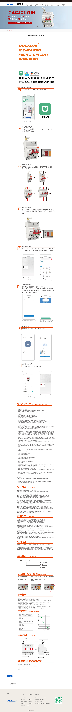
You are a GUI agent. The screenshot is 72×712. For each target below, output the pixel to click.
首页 (27, 5)
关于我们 (31, 5)
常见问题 (57, 5)
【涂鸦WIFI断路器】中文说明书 (13, 684)
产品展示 (36, 5)
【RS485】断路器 (23, 703)
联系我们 (63, 5)
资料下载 (52, 5)
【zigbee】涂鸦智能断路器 (25, 701)
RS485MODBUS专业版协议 (13, 683)
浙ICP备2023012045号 (31, 710)
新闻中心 (41, 5)
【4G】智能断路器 (23, 699)
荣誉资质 (46, 5)
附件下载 (9, 676)
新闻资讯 (30, 699)
